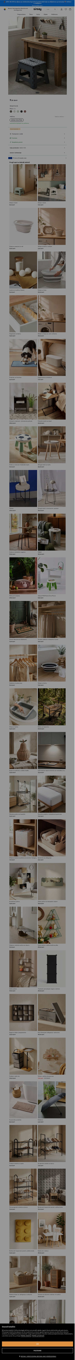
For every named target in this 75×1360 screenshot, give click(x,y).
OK (37, 1344)
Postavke (38, 1351)
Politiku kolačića (26, 1336)
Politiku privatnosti (38, 1336)
